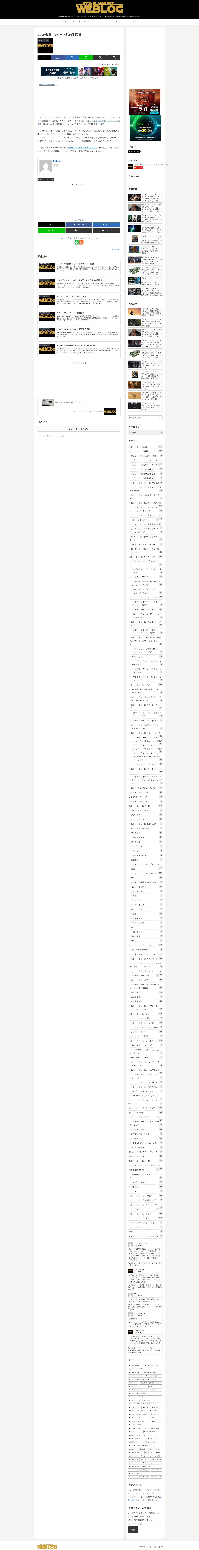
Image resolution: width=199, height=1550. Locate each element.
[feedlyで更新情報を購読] (54, 165)
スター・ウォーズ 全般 (46, 179)
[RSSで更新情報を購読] (57, 165)
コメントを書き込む (79, 429)
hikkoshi (57, 161)
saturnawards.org (46, 85)
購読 (133, 1530)
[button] (100, 57)
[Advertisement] (79, 200)
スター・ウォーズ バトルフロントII (82, 148)
